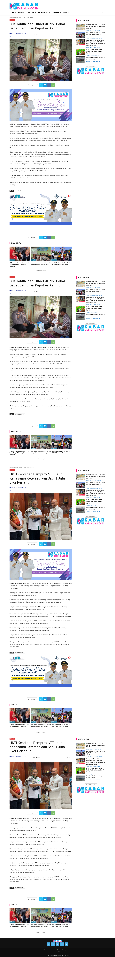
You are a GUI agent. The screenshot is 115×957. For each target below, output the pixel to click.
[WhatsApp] (53, 85)
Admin (38, 35)
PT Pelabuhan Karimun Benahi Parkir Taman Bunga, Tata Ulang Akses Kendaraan (19, 264)
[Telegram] (45, 85)
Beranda (12, 17)
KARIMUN (17, 17)
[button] (103, 12)
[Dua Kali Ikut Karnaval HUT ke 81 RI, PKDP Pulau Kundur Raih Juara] (61, 254)
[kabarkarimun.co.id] (24, 6)
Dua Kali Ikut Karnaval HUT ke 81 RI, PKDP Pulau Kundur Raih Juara (95, 34)
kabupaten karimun (19, 190)
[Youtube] (66, 944)
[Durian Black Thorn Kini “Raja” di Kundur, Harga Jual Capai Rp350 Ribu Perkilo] (80, 27)
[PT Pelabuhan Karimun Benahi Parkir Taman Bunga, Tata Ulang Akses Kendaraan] (20, 254)
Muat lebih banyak (40, 270)
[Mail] (57, 944)
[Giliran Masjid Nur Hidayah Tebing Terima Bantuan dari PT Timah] (80, 52)
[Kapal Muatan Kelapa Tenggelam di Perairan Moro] (80, 59)
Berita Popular (83, 20)
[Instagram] (53, 944)
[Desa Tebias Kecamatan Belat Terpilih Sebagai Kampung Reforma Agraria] (41, 254)
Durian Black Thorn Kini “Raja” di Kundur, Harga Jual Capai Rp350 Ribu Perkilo (95, 26)
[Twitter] (41, 85)
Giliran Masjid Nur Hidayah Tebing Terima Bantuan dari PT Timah (95, 51)
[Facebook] (49, 85)
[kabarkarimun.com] (90, 71)
